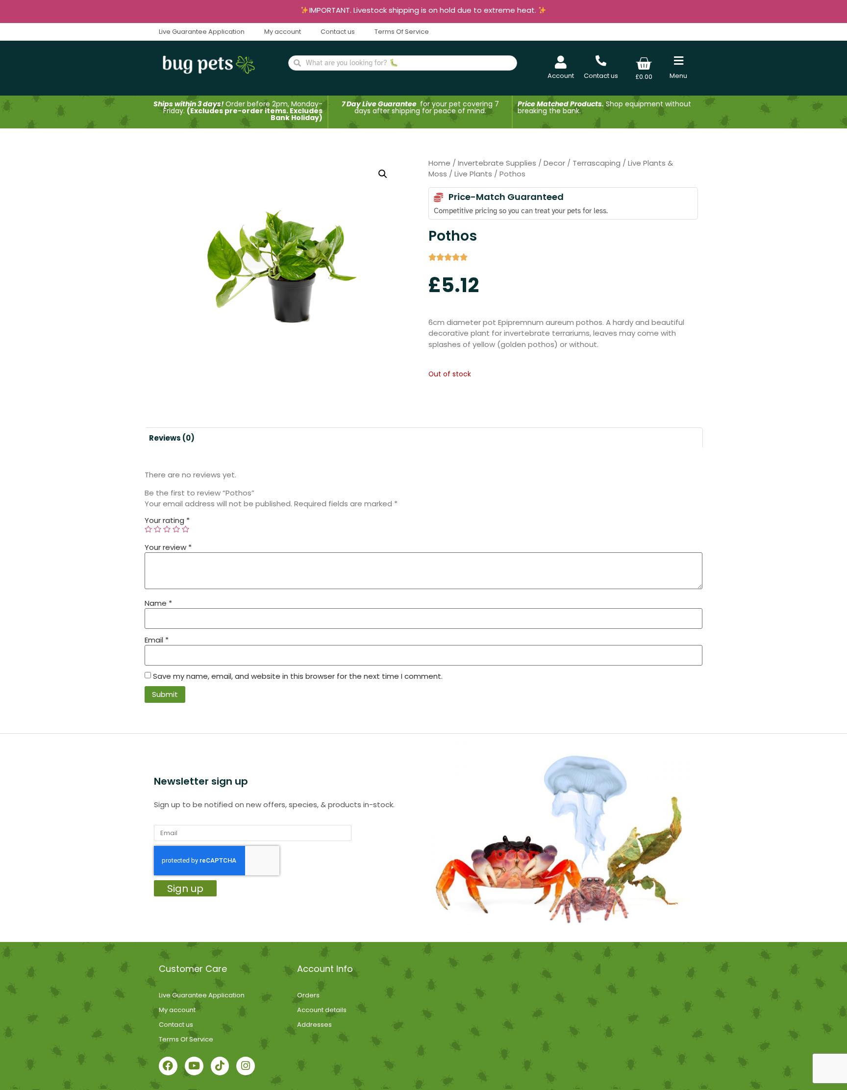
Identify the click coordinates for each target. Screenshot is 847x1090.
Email (157, 640)
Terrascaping (597, 163)
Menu (678, 75)
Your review (168, 547)
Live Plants (473, 174)
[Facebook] (168, 1066)
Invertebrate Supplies (497, 163)
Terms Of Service (401, 31)
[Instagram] (245, 1066)
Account (561, 75)
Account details (322, 1010)
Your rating (167, 520)
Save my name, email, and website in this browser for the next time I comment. (298, 676)
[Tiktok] (220, 1066)
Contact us (338, 31)
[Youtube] (194, 1066)
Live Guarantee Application (202, 31)
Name (158, 603)
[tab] (172, 438)
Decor (554, 163)
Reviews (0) (172, 438)
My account (282, 31)
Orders (308, 995)
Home (439, 163)
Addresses (314, 1024)
